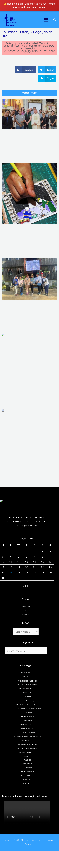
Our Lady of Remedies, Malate (29, 701)
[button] (25, 69)
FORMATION (27, 720)
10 (2, 561)
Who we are (26, 606)
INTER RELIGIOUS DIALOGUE (27, 685)
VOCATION (27, 693)
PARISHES (27, 760)
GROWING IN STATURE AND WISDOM (27, 736)
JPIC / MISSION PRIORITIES (27, 681)
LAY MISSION (27, 712)
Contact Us (25, 610)
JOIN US (26, 783)
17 (2, 567)
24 (2, 572)
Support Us (25, 614)
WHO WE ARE (26, 673)
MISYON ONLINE (27, 728)
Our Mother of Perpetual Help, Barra (28, 705)
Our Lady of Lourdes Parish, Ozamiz (29, 708)
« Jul (25, 586)
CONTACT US (25, 779)
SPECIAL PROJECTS (27, 716)
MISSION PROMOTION (27, 689)
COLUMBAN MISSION (27, 732)
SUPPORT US (25, 775)
